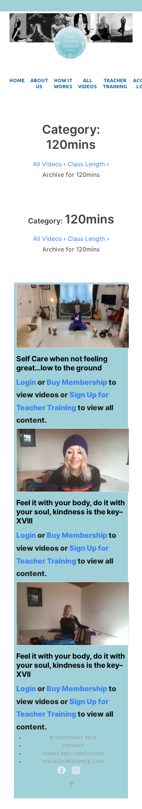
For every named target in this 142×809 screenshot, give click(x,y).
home (17, 80)
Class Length (86, 164)
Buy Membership (77, 382)
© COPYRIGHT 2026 (73, 737)
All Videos (47, 164)
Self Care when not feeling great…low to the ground (62, 363)
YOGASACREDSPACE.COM (73, 761)
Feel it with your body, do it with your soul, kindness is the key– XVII (70, 665)
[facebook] (62, 771)
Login (26, 382)
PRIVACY (73, 745)
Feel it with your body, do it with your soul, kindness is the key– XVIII (70, 511)
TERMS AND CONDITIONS (73, 753)
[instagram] (76, 771)
